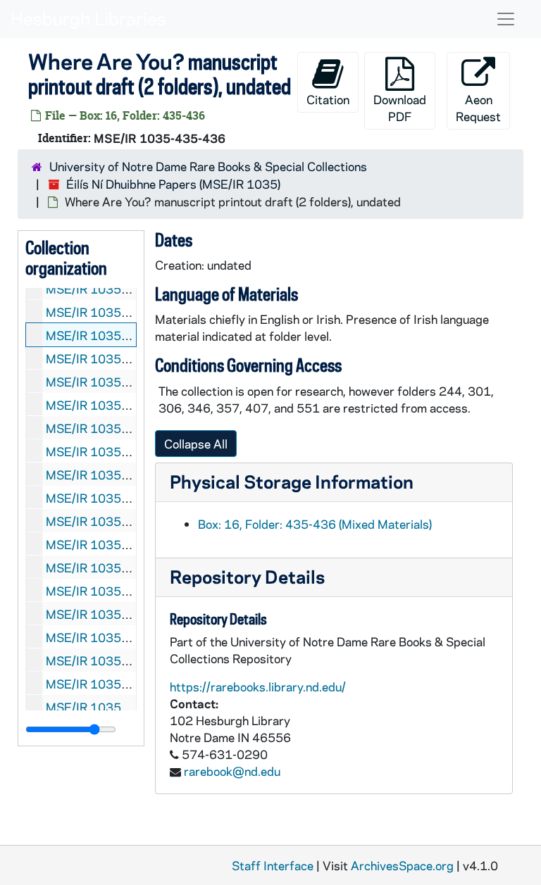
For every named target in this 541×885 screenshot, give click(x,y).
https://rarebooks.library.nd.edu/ (258, 686)
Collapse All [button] (196, 443)
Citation (327, 99)
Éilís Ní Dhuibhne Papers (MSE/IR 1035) (173, 184)
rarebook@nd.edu (232, 771)
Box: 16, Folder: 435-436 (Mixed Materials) (315, 524)
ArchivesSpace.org (402, 865)
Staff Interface (272, 865)
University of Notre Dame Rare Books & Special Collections (208, 166)
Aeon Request (478, 108)
